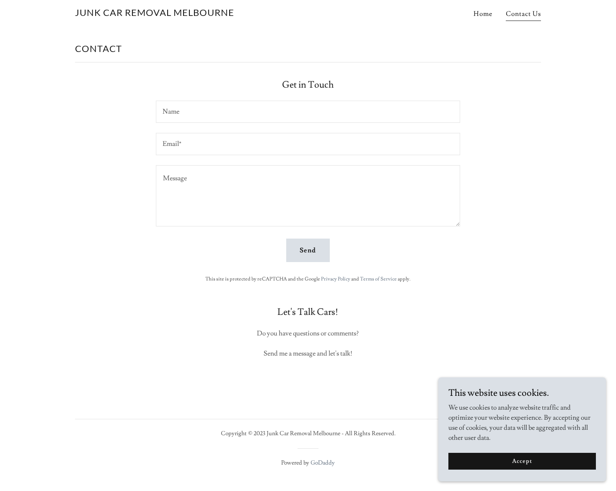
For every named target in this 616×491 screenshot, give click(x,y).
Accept (522, 461)
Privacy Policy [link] (335, 279)
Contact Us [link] (523, 14)
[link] (154, 14)
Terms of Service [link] (378, 279)
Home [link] (483, 14)
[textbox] (308, 112)
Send (308, 250)
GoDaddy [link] (323, 463)
